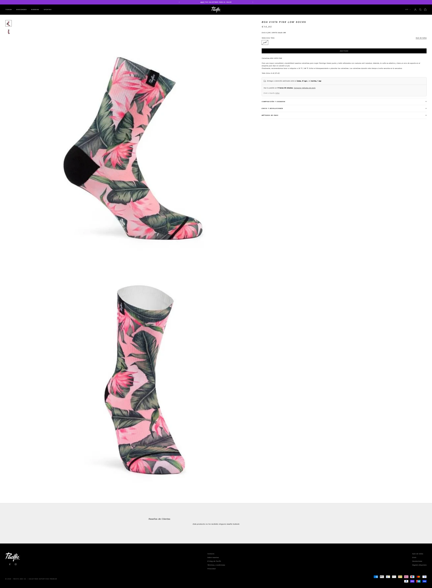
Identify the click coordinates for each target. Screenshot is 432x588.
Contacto (210, 554)
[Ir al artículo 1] (8, 23)
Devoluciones (417, 561)
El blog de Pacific (214, 561)
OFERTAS (48, 9)
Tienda (8, 9)
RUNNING (35, 9)
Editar (277, 93)
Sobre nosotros (213, 557)
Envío (414, 557)
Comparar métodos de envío (304, 88)
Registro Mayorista (419, 565)
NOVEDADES (21, 9)
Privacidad (211, 569)
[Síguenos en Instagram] (16, 564)
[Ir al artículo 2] (8, 31)
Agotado (344, 51)
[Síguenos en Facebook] (10, 564)
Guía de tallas (421, 38)
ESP (406, 9)
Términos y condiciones (216, 565)
